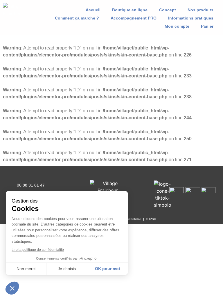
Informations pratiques (190, 18)
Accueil (93, 10)
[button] (32, 10)
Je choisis (67, 268)
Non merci (26, 268)
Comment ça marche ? (77, 18)
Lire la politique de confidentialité (38, 250)
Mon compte (177, 26)
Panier (207, 26)
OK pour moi (107, 268)
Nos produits (200, 10)
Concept (167, 10)
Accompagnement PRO (134, 18)
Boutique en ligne (130, 10)
